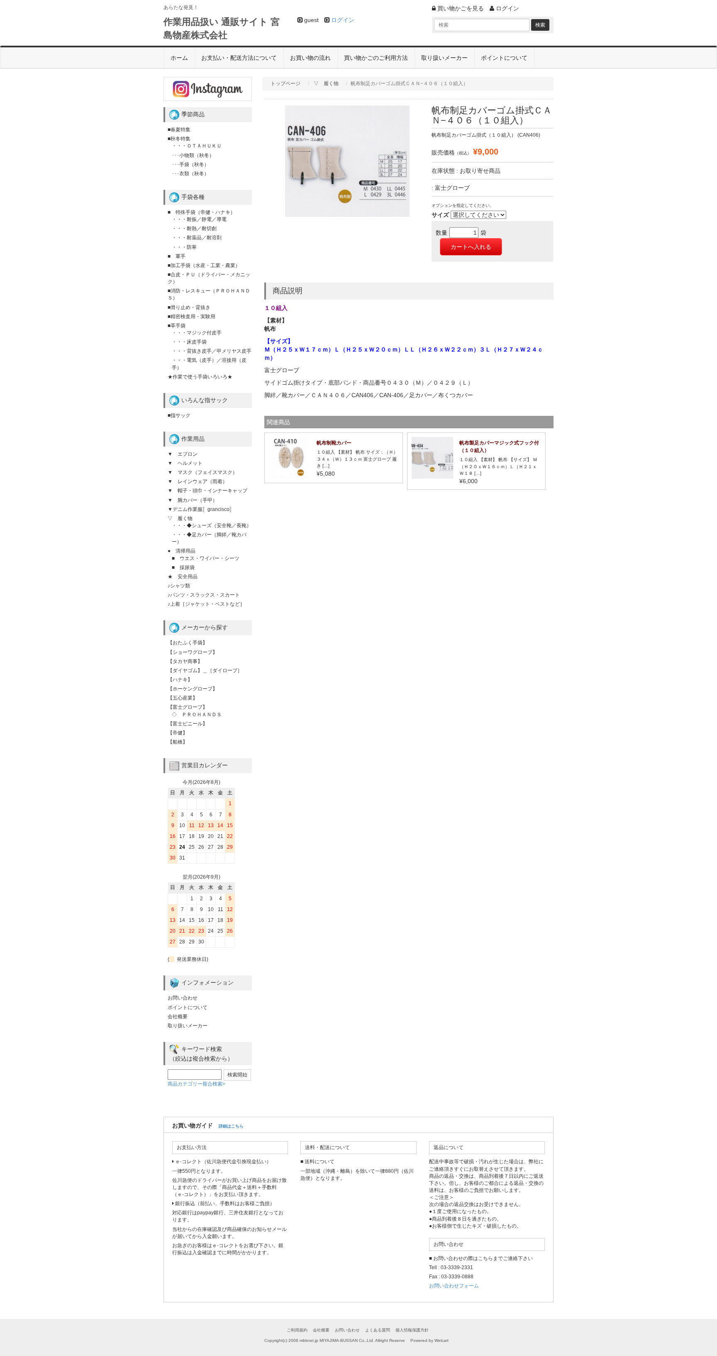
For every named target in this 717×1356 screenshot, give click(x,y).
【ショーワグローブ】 (192, 652)
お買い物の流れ (310, 57)
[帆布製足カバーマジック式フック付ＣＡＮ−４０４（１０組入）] (432, 457)
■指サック (179, 415)
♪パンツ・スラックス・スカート (204, 595)
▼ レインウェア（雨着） (197, 481)
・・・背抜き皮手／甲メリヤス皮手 (211, 351)
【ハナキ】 (180, 680)
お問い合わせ (183, 998)
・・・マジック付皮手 (197, 333)
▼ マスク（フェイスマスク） (202, 472)
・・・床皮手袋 (189, 342)
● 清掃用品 (181, 551)
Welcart (441, 1340)
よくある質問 (377, 1330)
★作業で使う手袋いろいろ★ (200, 377)
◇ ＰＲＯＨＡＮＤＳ (197, 714)
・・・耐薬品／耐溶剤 (197, 238)
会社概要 (178, 1016)
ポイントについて (504, 57)
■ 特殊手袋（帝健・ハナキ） (201, 212)
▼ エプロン (183, 454)
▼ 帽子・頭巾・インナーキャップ (207, 491)
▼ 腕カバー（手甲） (192, 500)
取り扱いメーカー (444, 57)
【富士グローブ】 (187, 707)
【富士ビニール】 (187, 724)
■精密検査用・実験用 (191, 316)
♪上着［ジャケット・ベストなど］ (206, 604)
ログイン (342, 20)
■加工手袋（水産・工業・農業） (204, 265)
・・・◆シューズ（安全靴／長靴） (211, 525)
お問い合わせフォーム (454, 1286)
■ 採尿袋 (183, 567)
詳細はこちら (231, 1126)
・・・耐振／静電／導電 (199, 219)
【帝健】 (178, 733)
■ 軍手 (176, 256)
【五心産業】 (183, 698)
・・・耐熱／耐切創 (194, 228)
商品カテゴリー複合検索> (196, 1084)
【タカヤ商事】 (185, 661)
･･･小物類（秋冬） (193, 155)
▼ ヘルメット (185, 463)
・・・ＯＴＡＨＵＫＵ (197, 146)
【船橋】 (178, 742)
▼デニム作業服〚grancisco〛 (201, 509)
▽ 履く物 (326, 83)
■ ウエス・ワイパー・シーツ (205, 558)
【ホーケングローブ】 (192, 689)
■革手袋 (176, 326)
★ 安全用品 (183, 577)
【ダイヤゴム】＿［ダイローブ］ (205, 670)
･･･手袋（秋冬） (190, 164)
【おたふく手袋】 (187, 643)
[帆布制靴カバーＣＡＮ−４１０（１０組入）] (289, 457)
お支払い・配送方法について (239, 57)
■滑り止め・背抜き (189, 307)
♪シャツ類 (179, 586)
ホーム (179, 57)
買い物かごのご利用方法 (376, 57)
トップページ (285, 83)
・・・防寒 (184, 247)
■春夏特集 (179, 130)
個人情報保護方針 (412, 1330)
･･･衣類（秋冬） (190, 174)
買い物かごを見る (460, 8)
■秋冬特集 (179, 139)
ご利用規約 (297, 1330)
